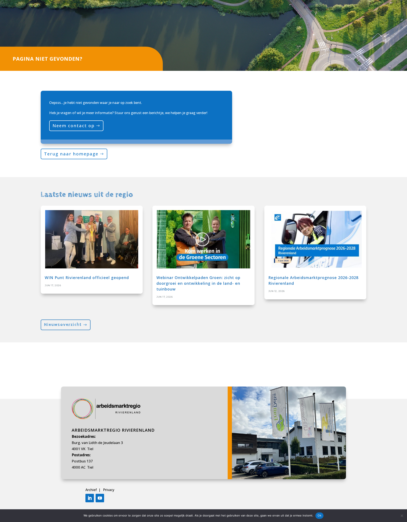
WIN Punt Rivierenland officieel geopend (87, 277)
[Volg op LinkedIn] (89, 498)
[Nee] (402, 516)
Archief (91, 489)
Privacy (108, 489)
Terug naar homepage (71, 154)
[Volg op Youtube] (100, 498)
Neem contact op (74, 125)
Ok (319, 515)
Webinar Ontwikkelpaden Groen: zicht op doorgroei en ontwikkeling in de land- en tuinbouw (198, 283)
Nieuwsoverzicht (63, 324)
